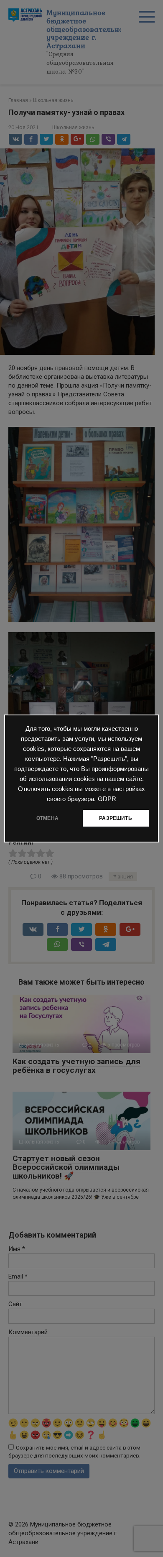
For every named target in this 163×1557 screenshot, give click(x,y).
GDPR (107, 799)
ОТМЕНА (47, 818)
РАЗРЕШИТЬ (115, 818)
